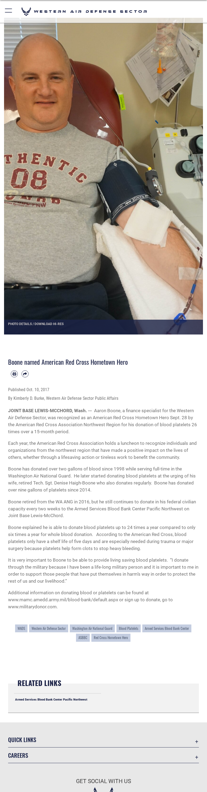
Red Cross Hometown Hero (111, 637)
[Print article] (14, 373)
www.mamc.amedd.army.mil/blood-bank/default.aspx (63, 599)
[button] (9, 11)
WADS (21, 628)
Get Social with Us (103, 781)
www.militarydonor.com (32, 606)
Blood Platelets (128, 628)
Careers (18, 755)
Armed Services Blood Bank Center (167, 628)
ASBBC (82, 637)
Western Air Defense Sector (49, 628)
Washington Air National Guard (92, 628)
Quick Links (22, 739)
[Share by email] (25, 373)
